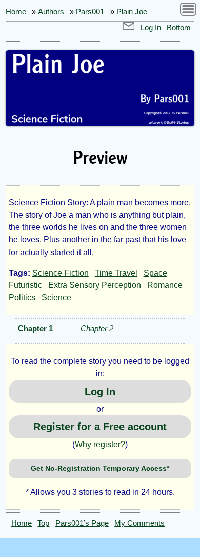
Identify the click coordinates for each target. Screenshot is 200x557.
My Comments (139, 523)
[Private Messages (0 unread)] (129, 28)
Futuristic (25, 285)
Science (56, 297)
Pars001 (90, 12)
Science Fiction (60, 272)
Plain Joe (131, 12)
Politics (22, 297)
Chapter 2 (97, 328)
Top (43, 523)
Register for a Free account (100, 426)
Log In (151, 28)
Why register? (100, 444)
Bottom (179, 28)
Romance (165, 285)
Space (155, 272)
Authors (51, 12)
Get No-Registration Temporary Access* (100, 468)
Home (16, 12)
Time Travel (116, 272)
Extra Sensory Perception (94, 285)
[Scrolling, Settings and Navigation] (188, 11)
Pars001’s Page (82, 523)
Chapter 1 (35, 328)
